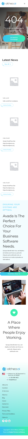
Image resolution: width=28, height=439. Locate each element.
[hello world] (14, 81)
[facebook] (3, 421)
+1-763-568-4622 (13, 377)
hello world (6, 98)
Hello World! (6, 138)
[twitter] (6, 421)
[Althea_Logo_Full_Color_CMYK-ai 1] (8, 2)
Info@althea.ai (12, 379)
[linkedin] (9, 421)
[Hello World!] (14, 121)
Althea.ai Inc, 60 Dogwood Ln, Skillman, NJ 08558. (17, 374)
